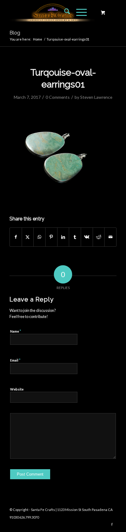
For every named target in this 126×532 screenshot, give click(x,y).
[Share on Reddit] (99, 237)
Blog (14, 33)
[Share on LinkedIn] (63, 237)
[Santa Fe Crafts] (52, 12)
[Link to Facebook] (112, 524)
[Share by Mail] (110, 237)
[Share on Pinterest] (51, 237)
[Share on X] (28, 237)
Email (15, 360)
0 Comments (58, 97)
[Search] (64, 12)
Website (17, 389)
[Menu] (78, 12)
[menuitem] (64, 12)
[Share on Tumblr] (75, 237)
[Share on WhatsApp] (39, 237)
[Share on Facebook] (16, 237)
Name (15, 331)
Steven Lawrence (96, 97)
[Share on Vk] (87, 237)
